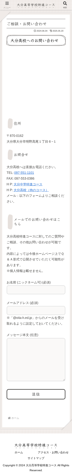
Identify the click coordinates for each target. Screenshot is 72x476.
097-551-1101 (24, 172)
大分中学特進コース (28, 184)
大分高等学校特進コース (36, 4)
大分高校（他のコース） (31, 190)
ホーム (19, 452)
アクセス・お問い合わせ (53, 452)
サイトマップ (36, 458)
